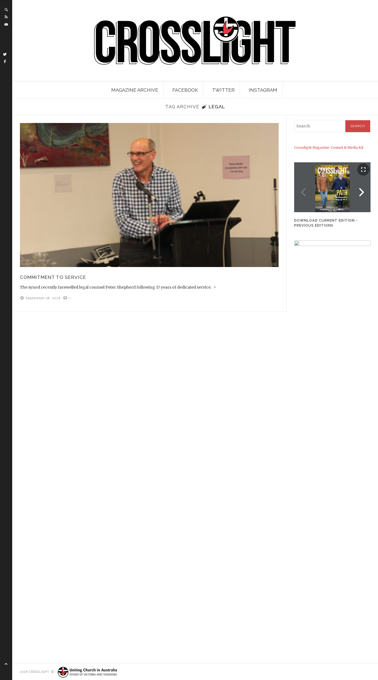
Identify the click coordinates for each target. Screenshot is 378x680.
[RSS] (6, 16)
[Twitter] (5, 54)
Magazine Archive (134, 90)
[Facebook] (5, 61)
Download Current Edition (324, 220)
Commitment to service (53, 277)
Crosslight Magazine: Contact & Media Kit (328, 147)
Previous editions (313, 225)
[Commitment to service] (149, 195)
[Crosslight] (195, 40)
